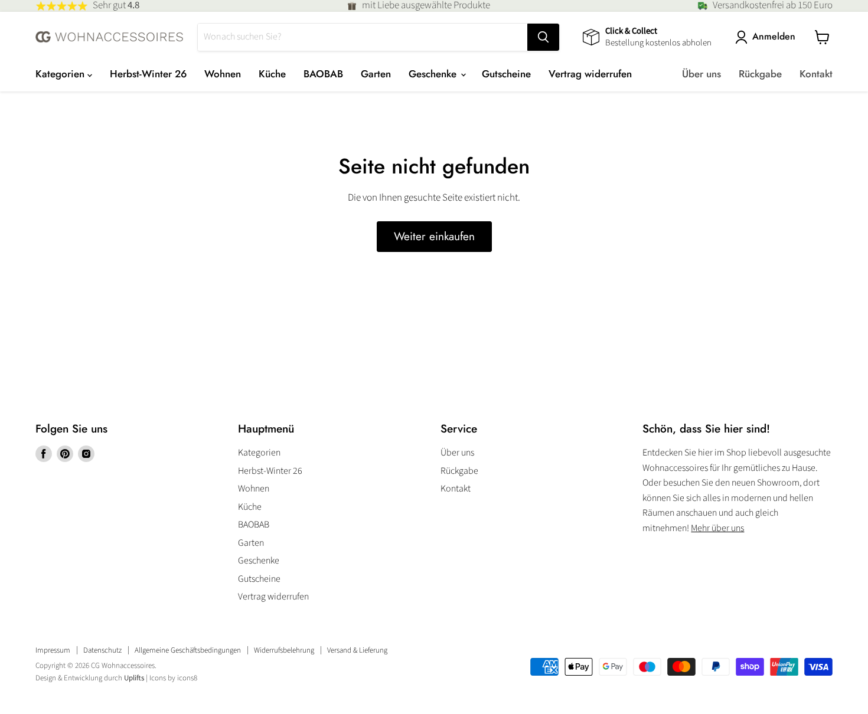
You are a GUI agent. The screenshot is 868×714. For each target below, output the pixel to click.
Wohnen (222, 74)
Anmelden (773, 37)
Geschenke (434, 74)
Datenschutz (102, 650)
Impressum (52, 650)
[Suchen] (543, 37)
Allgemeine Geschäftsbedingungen (188, 650)
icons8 (187, 678)
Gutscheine (506, 74)
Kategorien (61, 74)
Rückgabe (760, 74)
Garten (376, 74)
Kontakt (816, 74)
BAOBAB (323, 74)
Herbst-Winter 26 (148, 74)
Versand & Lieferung (357, 650)
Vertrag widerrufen (590, 74)
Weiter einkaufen (434, 236)
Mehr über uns (717, 528)
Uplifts (134, 678)
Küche (272, 74)
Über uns (701, 74)
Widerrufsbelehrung (284, 650)
